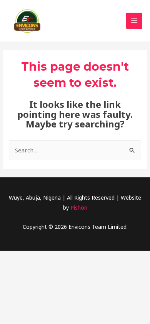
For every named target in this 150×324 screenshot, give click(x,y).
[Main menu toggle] (134, 21)
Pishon (78, 207)
